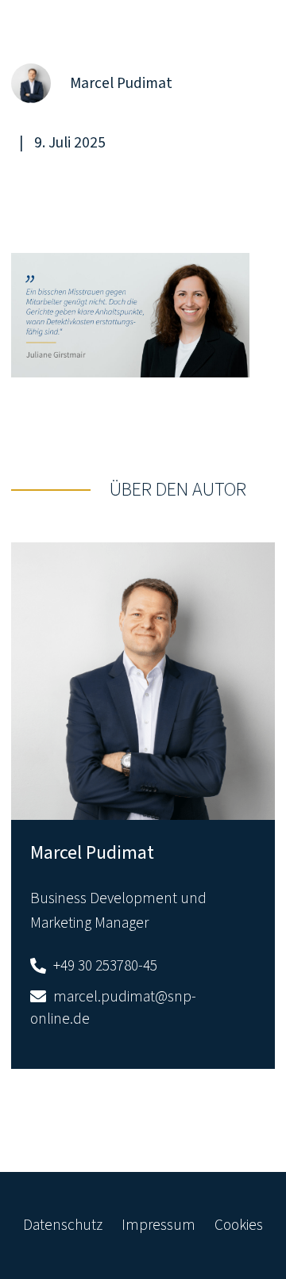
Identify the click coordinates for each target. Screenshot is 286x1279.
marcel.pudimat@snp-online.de (113, 1008)
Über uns (167, 49)
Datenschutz (62, 1225)
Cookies (238, 1225)
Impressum (158, 1225)
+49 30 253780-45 (103, 966)
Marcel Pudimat (92, 853)
